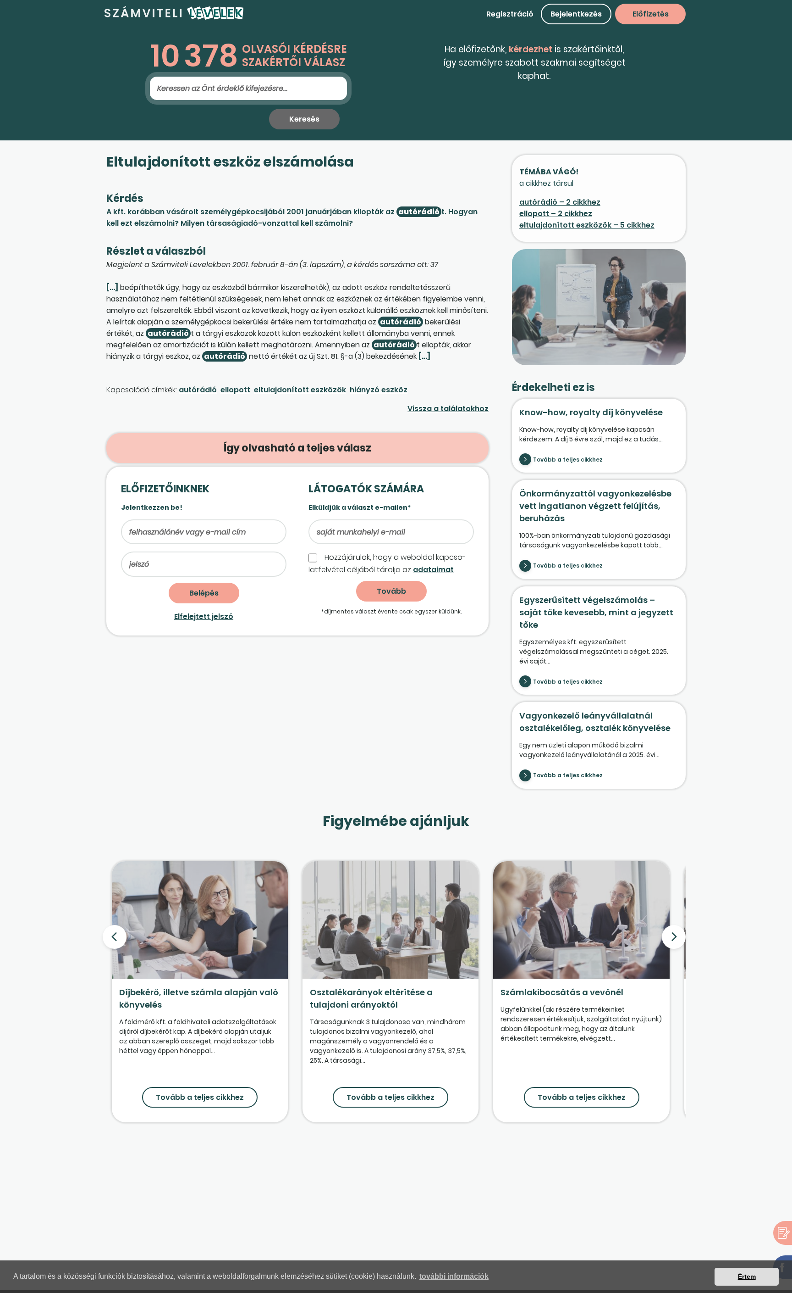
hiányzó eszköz (378, 390)
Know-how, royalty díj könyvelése (591, 412)
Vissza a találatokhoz (448, 408)
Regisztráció (510, 14)
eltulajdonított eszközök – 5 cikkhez (586, 225)
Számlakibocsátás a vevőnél (561, 992)
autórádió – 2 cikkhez (559, 202)
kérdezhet (530, 49)
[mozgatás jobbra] (674, 937)
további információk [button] (454, 1276)
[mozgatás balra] (114, 937)
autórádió (198, 390)
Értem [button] (747, 1276)
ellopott (235, 390)
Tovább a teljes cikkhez (568, 459)
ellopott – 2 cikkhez (555, 213)
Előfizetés (650, 14)
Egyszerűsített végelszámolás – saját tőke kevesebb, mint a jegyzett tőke (596, 612)
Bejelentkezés (576, 14)
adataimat (433, 569)
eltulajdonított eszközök (300, 390)
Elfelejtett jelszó (203, 616)
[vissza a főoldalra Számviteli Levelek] (174, 18)
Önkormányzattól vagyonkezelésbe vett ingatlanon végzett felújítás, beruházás (595, 506)
